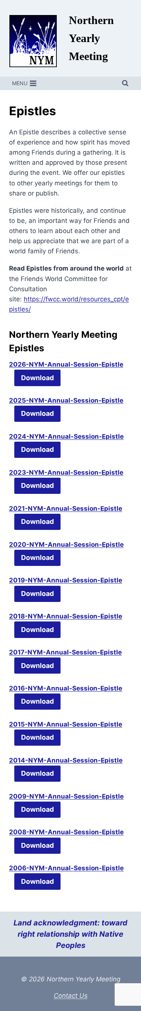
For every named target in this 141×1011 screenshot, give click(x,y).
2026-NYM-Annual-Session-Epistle (66, 364)
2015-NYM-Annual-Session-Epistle (65, 724)
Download (37, 378)
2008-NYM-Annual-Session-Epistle (66, 832)
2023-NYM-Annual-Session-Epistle (66, 472)
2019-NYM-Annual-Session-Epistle (65, 580)
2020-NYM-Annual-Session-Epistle (66, 544)
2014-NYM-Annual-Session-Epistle (66, 760)
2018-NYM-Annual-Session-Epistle (65, 616)
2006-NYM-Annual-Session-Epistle (66, 868)
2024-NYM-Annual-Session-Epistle (66, 436)
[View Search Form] (125, 83)
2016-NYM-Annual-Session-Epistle (65, 688)
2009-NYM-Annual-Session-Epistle (66, 796)
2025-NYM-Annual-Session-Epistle (66, 400)
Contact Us (71, 995)
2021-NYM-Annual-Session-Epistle (65, 508)
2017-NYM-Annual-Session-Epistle (65, 652)
